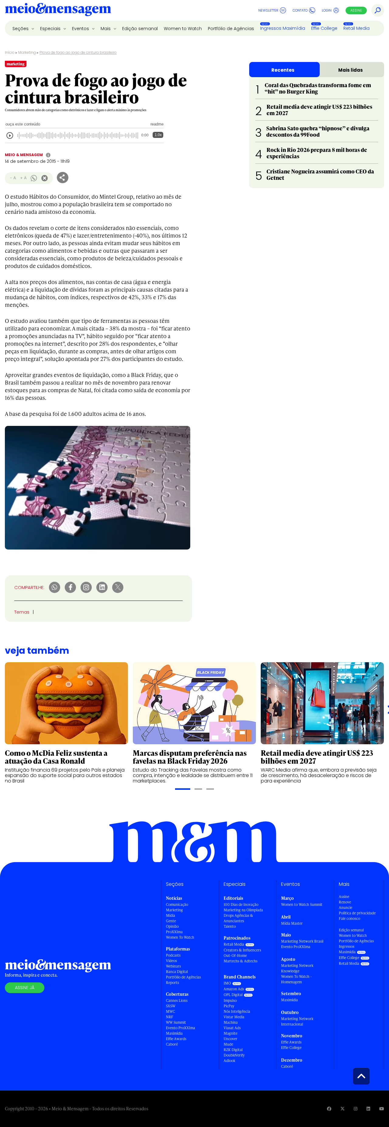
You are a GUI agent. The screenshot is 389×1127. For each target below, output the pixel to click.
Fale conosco (349, 918)
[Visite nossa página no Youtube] (381, 1109)
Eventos (81, 29)
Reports (172, 982)
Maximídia (174, 1033)
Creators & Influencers (242, 950)
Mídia (170, 915)
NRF (169, 1016)
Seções (21, 29)
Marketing (27, 52)
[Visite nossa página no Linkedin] (368, 1109)
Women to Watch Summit (301, 904)
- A (13, 178)
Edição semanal (140, 29)
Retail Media (356, 28)
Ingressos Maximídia (282, 28)
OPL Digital (233, 994)
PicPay (229, 1006)
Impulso (230, 1000)
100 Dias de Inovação (241, 904)
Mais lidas (350, 70)
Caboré (172, 1044)
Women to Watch (183, 29)
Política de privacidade (357, 913)
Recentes (282, 70)
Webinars (173, 966)
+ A (23, 178)
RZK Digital (233, 1049)
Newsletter (268, 10)
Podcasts (173, 955)
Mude (228, 1044)
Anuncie (345, 907)
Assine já (24, 988)
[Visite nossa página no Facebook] (329, 1109)
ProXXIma (174, 931)
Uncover (230, 1038)
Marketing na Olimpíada (243, 910)
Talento (230, 926)
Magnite (230, 1033)
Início (10, 52)
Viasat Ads (232, 1027)
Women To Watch (180, 937)
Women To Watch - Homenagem (296, 979)
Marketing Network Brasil (302, 941)
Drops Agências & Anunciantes (238, 918)
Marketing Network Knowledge (297, 968)
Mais (106, 29)
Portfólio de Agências (231, 29)
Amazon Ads (234, 989)
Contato (300, 10)
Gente (171, 920)
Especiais (51, 29)
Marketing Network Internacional (297, 1021)
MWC (170, 1011)
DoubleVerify (234, 1055)
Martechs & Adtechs (240, 961)
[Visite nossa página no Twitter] (342, 1109)
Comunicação (177, 904)
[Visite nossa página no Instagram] (355, 1109)
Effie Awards (176, 1038)
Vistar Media (234, 1016)
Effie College (324, 28)
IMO (227, 983)
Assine (356, 10)
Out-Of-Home (235, 955)
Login (327, 10)
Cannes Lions (177, 1000)
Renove (345, 902)
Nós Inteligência (237, 1011)
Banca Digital (177, 971)
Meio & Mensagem (24, 154)
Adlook (229, 1060)
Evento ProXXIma (180, 1027)
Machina (231, 1022)
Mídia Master (292, 923)
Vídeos (171, 960)
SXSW (170, 1006)
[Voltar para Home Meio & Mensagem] (58, 10)
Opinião (172, 926)
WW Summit (176, 1022)
